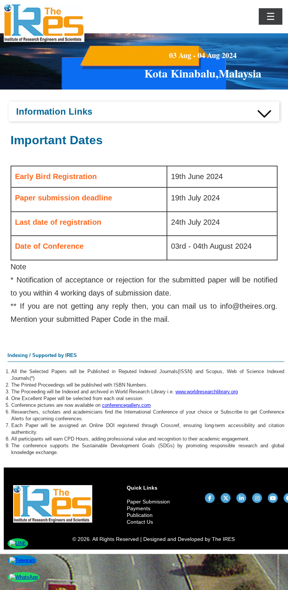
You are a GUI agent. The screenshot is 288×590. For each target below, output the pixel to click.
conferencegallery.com (126, 405)
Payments (138, 508)
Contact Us (140, 522)
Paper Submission (148, 502)
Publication (140, 515)
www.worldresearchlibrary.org (207, 391)
